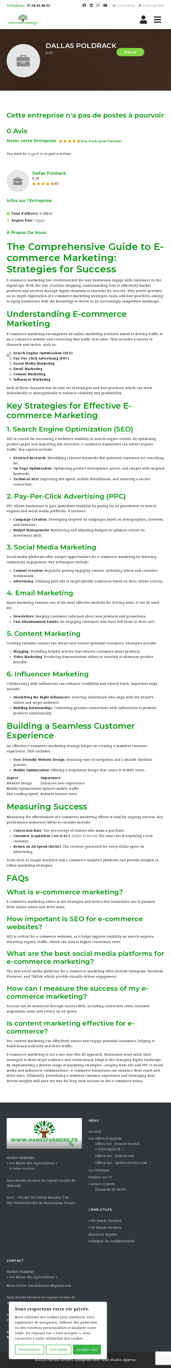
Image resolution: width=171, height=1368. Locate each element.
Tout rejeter (58, 1349)
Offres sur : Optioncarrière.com (121, 1162)
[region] (58, 1330)
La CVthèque (99, 1170)
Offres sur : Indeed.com (114, 1156)
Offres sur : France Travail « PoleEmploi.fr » (117, 1146)
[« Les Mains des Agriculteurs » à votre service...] (23, 20)
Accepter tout (87, 1349)
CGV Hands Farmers (105, 1227)
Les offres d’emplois (105, 1138)
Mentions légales (103, 1234)
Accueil (95, 1131)
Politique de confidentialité (111, 1241)
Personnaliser (29, 1349)
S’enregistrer (152, 5)
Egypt (40, 220)
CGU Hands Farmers (105, 1220)
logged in (36, 154)
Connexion (125, 5)
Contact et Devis (102, 1184)
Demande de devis (110, 1189)
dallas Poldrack (84, 836)
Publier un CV (100, 1177)
